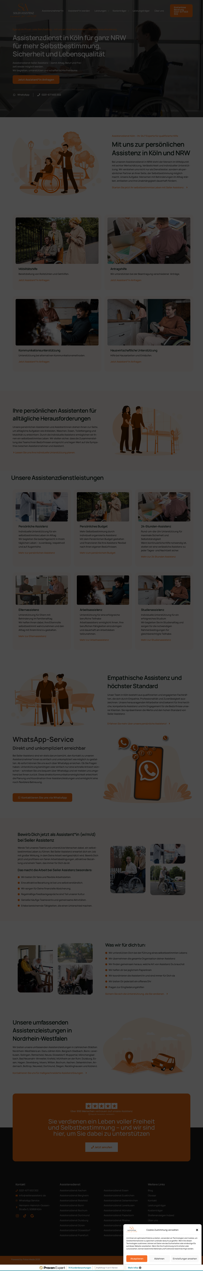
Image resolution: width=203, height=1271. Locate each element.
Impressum (170, 1265)
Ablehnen (159, 1258)
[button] (197, 1229)
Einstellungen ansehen (185, 1258)
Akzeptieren (136, 1258)
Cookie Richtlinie (156, 1265)
